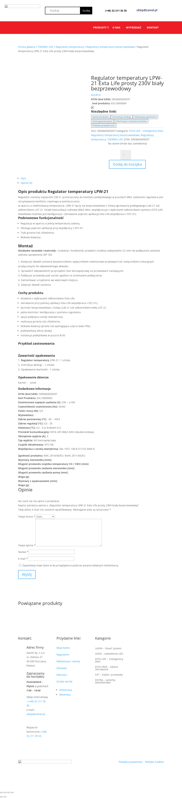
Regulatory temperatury (70, 46)
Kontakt (153, 27)
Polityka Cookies (154, 762)
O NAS (116, 27)
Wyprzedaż (133, 27)
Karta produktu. (100, 116)
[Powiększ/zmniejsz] (1, 792)
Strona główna (26, 46)
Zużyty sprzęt (64, 681)
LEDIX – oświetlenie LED (109, 654)
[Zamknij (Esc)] (12, 792)
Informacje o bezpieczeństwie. (131, 121)
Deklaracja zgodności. (145, 116)
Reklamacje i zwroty (69, 661)
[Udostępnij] (8, 792)
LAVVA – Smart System (108, 648)
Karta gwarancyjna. (102, 121)
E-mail (23, 558)
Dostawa (62, 668)
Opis (23, 178)
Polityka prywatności (131, 762)
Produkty (100, 27)
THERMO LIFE (45, 46)
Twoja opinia (26, 545)
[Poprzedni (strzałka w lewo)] (1, 796)
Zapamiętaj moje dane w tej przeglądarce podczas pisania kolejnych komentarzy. (70, 565)
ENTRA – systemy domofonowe (105, 681)
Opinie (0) (26, 183)
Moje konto (64, 647)
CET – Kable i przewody (109, 674)
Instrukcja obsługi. (121, 116)
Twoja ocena (26, 516)
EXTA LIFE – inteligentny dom (109, 660)
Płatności (62, 674)
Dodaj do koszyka (127, 164)
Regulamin (63, 654)
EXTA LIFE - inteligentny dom (146, 131)
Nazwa (23, 552)
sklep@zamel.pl (35, 714)
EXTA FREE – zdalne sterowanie (106, 668)
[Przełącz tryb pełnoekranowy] (5, 792)
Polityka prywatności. (103, 125)
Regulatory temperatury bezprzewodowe (110, 46)
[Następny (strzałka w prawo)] (5, 796)
